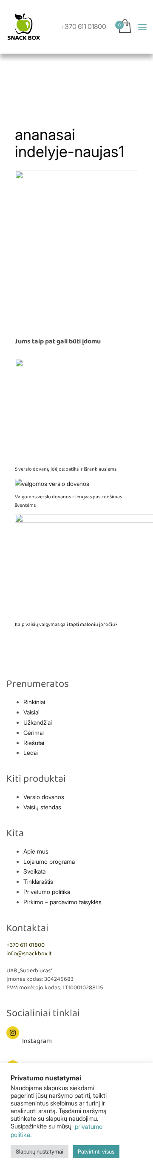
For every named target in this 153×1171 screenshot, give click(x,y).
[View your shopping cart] (137, 40)
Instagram (37, 1041)
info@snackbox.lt (29, 953)
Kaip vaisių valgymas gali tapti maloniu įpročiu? (66, 624)
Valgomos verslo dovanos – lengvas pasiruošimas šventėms (68, 501)
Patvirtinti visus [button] (96, 1151)
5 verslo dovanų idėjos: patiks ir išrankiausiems (65, 469)
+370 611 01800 (83, 26)
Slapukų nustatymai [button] (39, 1151)
